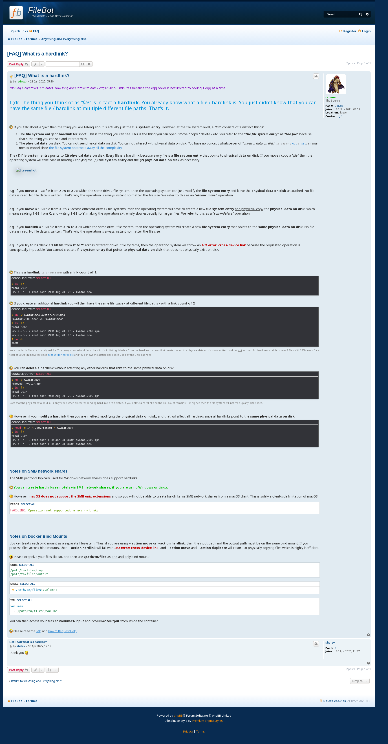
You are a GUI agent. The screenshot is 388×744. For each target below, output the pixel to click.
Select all (43, 278)
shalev (330, 642)
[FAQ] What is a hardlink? (37, 54)
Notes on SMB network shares (38, 471)
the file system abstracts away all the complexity (85, 148)
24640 (339, 106)
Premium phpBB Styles (207, 721)
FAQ (38, 631)
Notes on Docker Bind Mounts (38, 536)
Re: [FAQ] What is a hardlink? (28, 642)
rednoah (331, 97)
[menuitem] (34, 31)
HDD (294, 143)
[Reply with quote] (316, 76)
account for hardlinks (61, 354)
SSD (303, 143)
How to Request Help (62, 631)
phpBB (178, 715)
